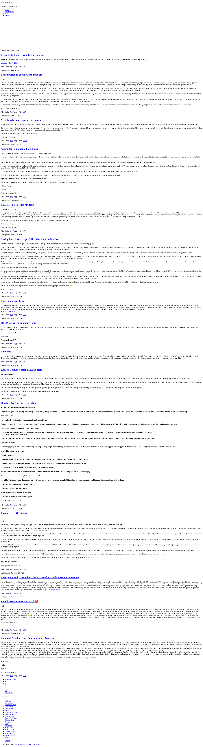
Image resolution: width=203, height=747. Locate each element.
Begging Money (6, 2)
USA (24, 66)
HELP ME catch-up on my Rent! (18, 322)
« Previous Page (10, 679)
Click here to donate (53, 590)
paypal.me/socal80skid (8, 311)
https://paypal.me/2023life (9, 63)
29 (6, 691)
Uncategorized (10, 735)
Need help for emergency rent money (21, 120)
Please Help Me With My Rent (17, 204)
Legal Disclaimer (19, 744)
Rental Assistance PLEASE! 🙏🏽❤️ (19, 601)
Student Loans (10, 731)
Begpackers (9, 703)
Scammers (8, 726)
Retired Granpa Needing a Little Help (21, 369)
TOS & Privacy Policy (35, 744)
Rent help (6, 351)
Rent (11, 66)
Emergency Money (11, 712)
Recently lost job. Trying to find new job (22, 55)
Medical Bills (9, 720)
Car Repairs (9, 707)
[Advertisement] (101, 33)
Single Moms (9, 729)
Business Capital (10, 705)
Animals (8, 701)
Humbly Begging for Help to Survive (21, 403)
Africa (25, 141)
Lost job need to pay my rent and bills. (21, 74)
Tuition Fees (9, 733)
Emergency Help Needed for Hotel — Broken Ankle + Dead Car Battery (40, 577)
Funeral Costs (9, 716)
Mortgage (8, 722)
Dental (7, 710)
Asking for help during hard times (19, 148)
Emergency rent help (12, 301)
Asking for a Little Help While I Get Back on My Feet (30, 239)
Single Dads (9, 727)
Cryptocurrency (10, 708)
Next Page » (9, 693)
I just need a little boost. (14, 513)
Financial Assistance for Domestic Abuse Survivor (28, 638)
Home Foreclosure (11, 718)
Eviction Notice (10, 714)
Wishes (7, 737)
